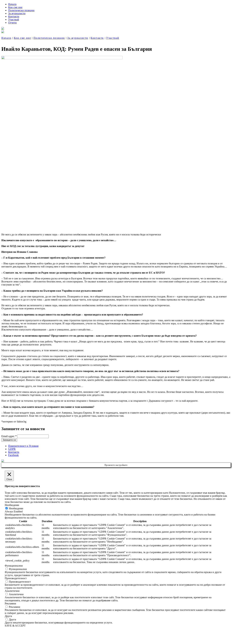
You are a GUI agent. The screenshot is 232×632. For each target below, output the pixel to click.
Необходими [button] (12, 505)
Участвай (13, 19)
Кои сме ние (15, 7)
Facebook (13, 455)
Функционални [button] (14, 565)
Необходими (16, 508)
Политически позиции (21, 10)
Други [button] (8, 616)
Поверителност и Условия (23, 445)
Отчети (12, 22)
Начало (12, 4)
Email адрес (9, 436)
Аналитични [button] (12, 590)
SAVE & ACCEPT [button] (15, 625)
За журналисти (16, 13)
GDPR (12, 449)
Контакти (13, 16)
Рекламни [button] (10, 603)
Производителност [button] (16, 578)
